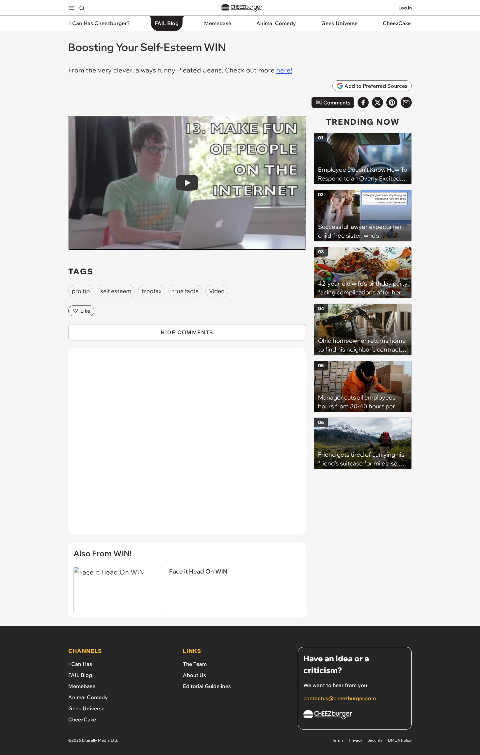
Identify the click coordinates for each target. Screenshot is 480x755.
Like (85, 310)
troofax (152, 291)
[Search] (82, 7)
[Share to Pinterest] (391, 102)
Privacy (355, 740)
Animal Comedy (88, 697)
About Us (194, 675)
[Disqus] (187, 445)
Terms (338, 740)
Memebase (81, 686)
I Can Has (80, 664)
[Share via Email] (406, 102)
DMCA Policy (400, 740)
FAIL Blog (80, 675)
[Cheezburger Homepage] (242, 8)
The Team (195, 664)
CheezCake (82, 719)
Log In (405, 8)
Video (217, 291)
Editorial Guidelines (207, 686)
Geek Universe (86, 708)
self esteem (115, 291)
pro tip (81, 291)
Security (375, 740)
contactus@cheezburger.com (339, 698)
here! (284, 70)
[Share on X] (377, 102)
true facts (185, 291)
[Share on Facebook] (363, 102)
